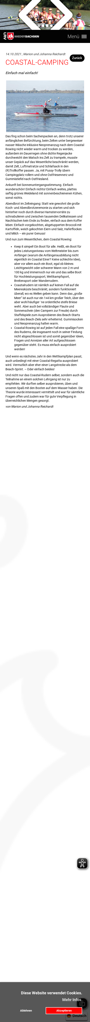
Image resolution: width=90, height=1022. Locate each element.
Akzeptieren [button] (64, 1010)
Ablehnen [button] (26, 1010)
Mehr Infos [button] (71, 999)
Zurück (77, 58)
